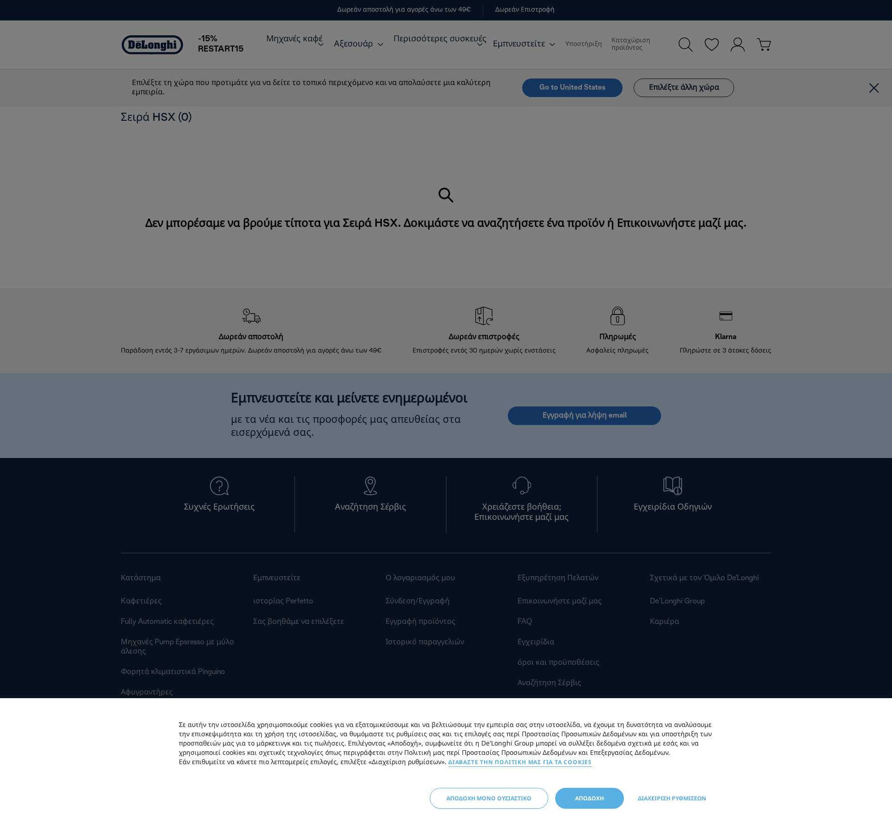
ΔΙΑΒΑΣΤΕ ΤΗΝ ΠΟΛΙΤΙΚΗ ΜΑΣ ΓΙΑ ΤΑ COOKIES (520, 762)
